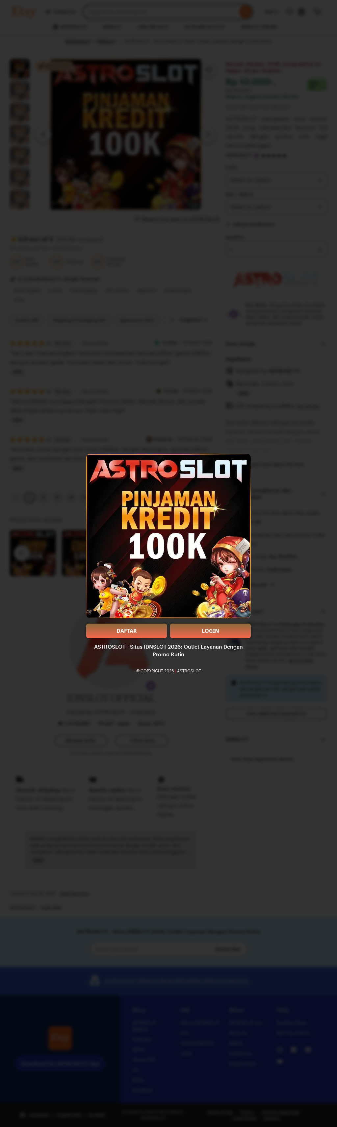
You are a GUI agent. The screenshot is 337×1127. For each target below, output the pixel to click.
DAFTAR (127, 630)
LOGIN (210, 630)
